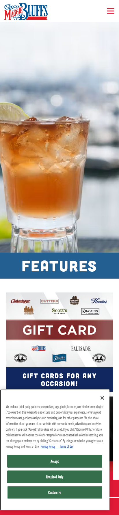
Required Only (55, 476)
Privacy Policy (49, 446)
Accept (55, 461)
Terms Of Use (66, 446)
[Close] (102, 398)
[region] (54, 449)
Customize (54, 492)
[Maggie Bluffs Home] (26, 11)
